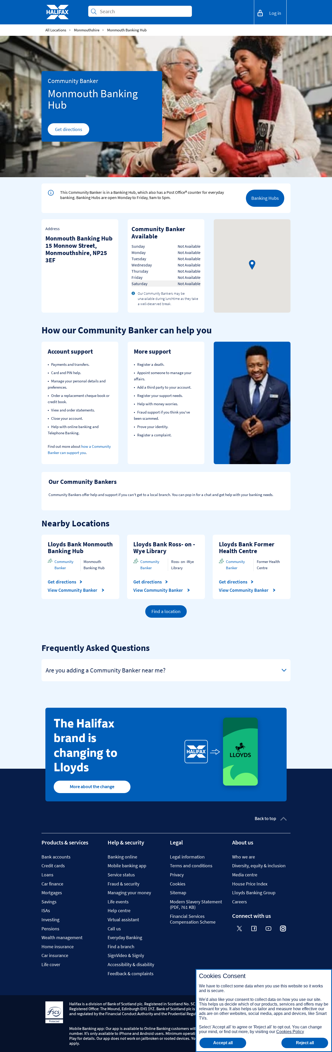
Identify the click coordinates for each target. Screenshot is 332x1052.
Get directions (72, 130)
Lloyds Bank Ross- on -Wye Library (164, 547)
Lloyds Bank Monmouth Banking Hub (80, 547)
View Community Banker (73, 590)
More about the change (92, 786)
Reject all (305, 1043)
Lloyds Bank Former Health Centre (246, 547)
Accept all (223, 1043)
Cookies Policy (290, 1031)
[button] (252, 265)
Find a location (166, 611)
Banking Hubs (265, 198)
